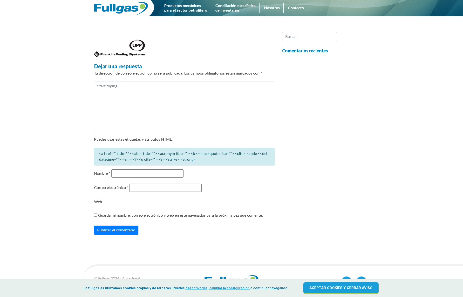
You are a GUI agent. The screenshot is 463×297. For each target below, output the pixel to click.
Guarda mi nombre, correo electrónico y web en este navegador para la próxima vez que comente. (180, 215)
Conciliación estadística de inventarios (235, 8)
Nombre (102, 173)
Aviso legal (131, 279)
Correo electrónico (111, 188)
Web (98, 202)
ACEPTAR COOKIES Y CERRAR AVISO (341, 288)
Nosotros (329, 8)
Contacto (357, 8)
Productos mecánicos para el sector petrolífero (185, 8)
